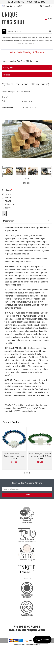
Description (8, 220)
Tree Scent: (7, 190)
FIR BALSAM (10, 204)
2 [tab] (28, 178)
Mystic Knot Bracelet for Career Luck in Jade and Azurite (14, 456)
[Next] (50, 171)
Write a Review (23, 91)
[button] (27, 514)
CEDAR (8, 208)
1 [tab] (25, 178)
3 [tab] (29, 473)
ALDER (8, 198)
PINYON (8, 201)
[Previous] (4, 171)
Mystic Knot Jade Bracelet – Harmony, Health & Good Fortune (40, 456)
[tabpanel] (8, 171)
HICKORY (9, 194)
